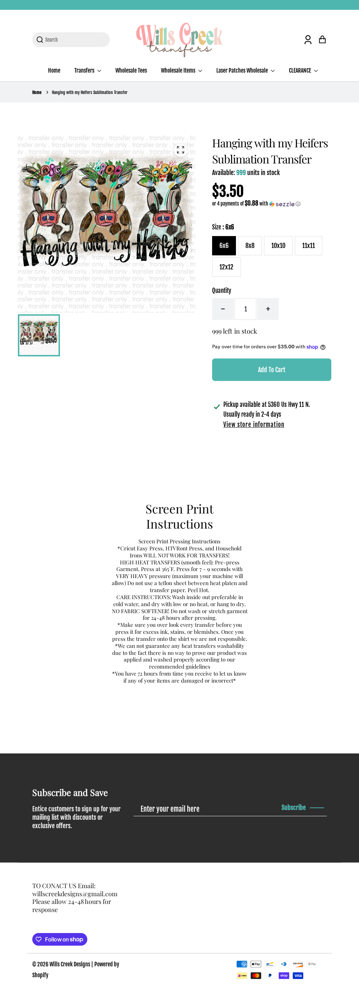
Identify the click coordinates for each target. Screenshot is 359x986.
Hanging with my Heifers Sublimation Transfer (90, 92)
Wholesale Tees (131, 70)
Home (54, 70)
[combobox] (75, 39)
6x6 (224, 245)
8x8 (250, 245)
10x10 (278, 245)
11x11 (308, 245)
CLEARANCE (300, 70)
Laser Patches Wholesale (242, 70)
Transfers (84, 70)
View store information (253, 424)
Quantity (221, 290)
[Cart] (322, 39)
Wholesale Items (178, 70)
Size (223, 227)
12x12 (226, 267)
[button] (256, 203)
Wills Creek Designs (69, 964)
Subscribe (294, 807)
